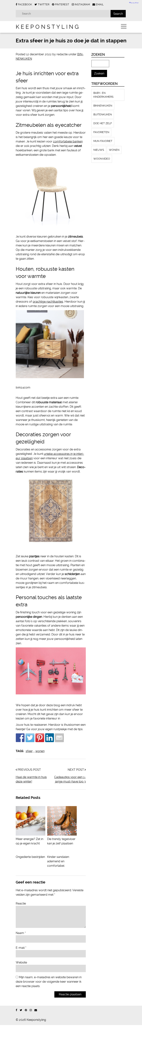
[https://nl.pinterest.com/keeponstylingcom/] (26, 1010)
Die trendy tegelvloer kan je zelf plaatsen (61, 841)
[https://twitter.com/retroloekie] (21, 1010)
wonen (40, 751)
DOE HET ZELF (102, 123)
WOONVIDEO (101, 158)
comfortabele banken (68, 141)
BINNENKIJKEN (102, 105)
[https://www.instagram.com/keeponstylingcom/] (31, 1010)
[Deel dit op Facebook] (20, 737)
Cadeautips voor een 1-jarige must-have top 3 (70, 779)
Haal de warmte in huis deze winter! (31, 779)
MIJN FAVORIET (102, 141)
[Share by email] (59, 737)
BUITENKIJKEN (102, 114)
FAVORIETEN (101, 132)
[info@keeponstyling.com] (35, 1010)
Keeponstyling (48, 27)
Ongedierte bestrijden (30, 857)
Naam (21, 933)
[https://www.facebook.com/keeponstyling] (16, 1010)
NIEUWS (98, 149)
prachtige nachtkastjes (48, 301)
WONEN (114, 149)
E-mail (21, 947)
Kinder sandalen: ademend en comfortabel (58, 861)
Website (21, 962)
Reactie (21, 903)
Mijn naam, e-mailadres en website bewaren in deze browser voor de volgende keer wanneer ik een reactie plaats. (49, 981)
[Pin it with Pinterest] (39, 737)
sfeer (29, 751)
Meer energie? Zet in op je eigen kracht (29, 841)
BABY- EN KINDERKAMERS (103, 94)
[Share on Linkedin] (49, 737)
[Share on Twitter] (30, 737)
